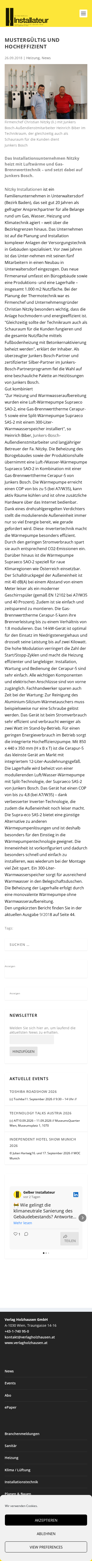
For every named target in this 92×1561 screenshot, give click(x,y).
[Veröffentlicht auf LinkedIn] (76, 1195)
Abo (8, 1395)
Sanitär (11, 1445)
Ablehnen (46, 1533)
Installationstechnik (21, 1482)
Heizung (33, 58)
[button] (9, 1218)
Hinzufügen (24, 1051)
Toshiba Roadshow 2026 (33, 1091)
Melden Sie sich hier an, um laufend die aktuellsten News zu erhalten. (43, 1030)
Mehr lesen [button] (22, 1223)
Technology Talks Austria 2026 (41, 1113)
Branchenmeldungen (22, 1433)
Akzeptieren (46, 1520)
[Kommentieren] (24, 1238)
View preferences (46, 1547)
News (46, 58)
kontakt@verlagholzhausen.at (30, 1337)
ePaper (10, 1407)
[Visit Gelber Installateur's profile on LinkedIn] (18, 1195)
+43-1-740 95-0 (17, 1331)
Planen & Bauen (18, 1494)
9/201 (44, 914)
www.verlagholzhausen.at (26, 1342)
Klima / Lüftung (17, 1470)
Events (10, 1383)
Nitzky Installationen (24, 189)
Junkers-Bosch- (46, 435)
